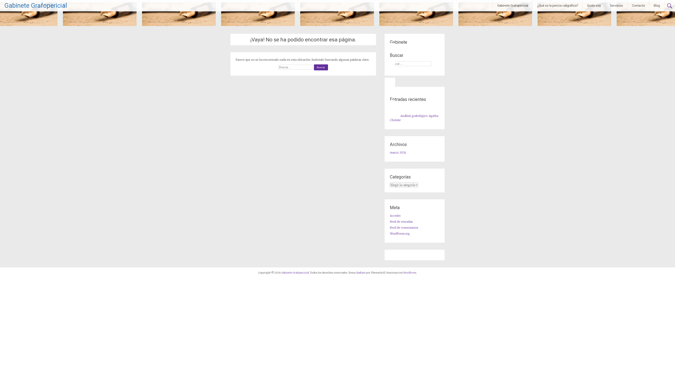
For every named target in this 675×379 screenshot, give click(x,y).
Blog (657, 5)
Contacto (638, 5)
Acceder (395, 215)
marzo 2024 (398, 152)
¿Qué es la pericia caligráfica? (557, 5)
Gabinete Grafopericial (35, 5)
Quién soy (594, 5)
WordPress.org (400, 233)
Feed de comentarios (404, 227)
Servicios (616, 5)
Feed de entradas (401, 221)
